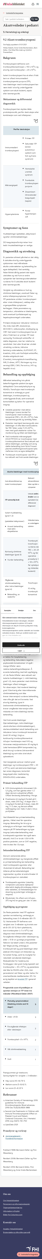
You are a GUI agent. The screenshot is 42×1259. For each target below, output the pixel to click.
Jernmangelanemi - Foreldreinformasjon (14, 1137)
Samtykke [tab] (7, 610)
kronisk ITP (22, 979)
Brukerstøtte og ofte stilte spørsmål (16, 1232)
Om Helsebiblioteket (11, 1200)
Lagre (20, 651)
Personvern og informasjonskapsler (16, 1204)
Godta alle (21, 645)
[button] (21, 39)
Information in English (11, 1211)
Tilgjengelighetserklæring (12, 1207)
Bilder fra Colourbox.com (12, 1214)
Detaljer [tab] (21, 610)
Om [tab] (34, 610)
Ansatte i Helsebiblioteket (13, 1229)
